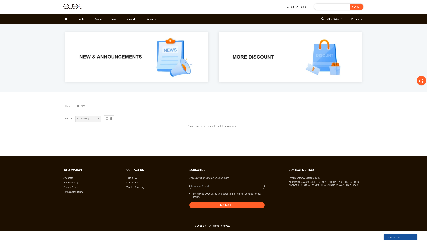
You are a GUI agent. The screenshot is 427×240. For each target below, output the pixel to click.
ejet (204, 225)
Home (68, 106)
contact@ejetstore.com (307, 178)
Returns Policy (70, 182)
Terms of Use (242, 193)
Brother (82, 19)
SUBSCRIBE (227, 205)
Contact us (132, 182)
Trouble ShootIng (135, 187)
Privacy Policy (70, 187)
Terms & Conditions (73, 192)
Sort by (68, 118)
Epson (114, 19)
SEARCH (356, 7)
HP (66, 19)
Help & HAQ (132, 178)
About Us (68, 178)
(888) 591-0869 (298, 7)
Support (131, 19)
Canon (98, 19)
